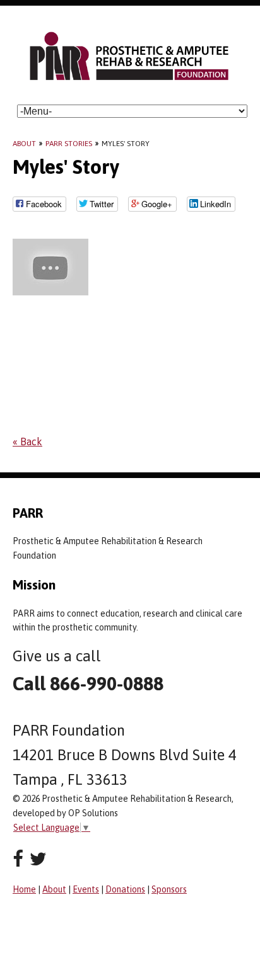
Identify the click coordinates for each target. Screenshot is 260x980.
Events (86, 889)
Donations (125, 889)
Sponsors (169, 889)
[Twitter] (38, 859)
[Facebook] (18, 859)
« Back (27, 441)
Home (24, 889)
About (24, 143)
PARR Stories (68, 143)
